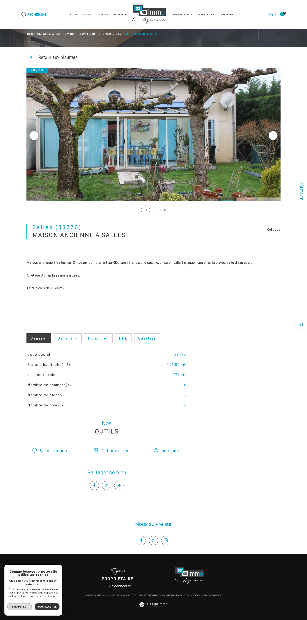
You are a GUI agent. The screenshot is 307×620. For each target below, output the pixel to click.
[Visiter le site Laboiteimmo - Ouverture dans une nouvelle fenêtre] (153, 609)
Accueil (73, 14)
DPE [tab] (123, 338)
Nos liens (195, 595)
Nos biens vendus (182, 14)
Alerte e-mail (227, 14)
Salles (96, 34)
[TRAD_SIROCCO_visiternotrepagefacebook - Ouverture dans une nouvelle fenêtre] (141, 540)
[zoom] (153, 200)
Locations (102, 14)
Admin (186, 595)
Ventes (87, 14)
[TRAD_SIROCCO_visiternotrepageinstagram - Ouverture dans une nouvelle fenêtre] (165, 540)
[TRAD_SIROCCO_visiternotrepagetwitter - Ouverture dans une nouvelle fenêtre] (153, 540)
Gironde (84, 34)
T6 (119, 34)
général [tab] (38, 338)
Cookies (217, 595)
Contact (301, 191)
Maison (109, 34)
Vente (71, 34)
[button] (273, 135)
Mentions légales (174, 595)
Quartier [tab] (147, 338)
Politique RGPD (207, 595)
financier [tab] (98, 338)
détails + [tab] (68, 338)
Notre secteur (206, 14)
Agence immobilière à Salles (45, 34)
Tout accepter (47, 606)
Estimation (120, 14)
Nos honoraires (146, 595)
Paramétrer (19, 606)
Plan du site (159, 595)
